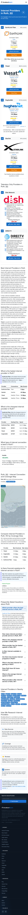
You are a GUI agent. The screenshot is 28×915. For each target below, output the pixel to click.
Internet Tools (4, 884)
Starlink (3, 392)
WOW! (3, 872)
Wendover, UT (17, 700)
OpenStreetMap (11, 526)
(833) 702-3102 (15, 258)
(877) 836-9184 (15, 166)
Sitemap (3, 893)
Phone (16, 77)
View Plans (14, 55)
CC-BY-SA (20, 526)
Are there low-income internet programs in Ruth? (12, 658)
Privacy (3, 822)
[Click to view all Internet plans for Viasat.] (13, 71)
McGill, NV (8, 694)
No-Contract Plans (5, 846)
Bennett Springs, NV (20, 699)
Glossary (3, 886)
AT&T (3, 858)
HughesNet (4, 398)
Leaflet (2, 526)
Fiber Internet (4, 833)
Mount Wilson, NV (16, 695)
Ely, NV (2, 694)
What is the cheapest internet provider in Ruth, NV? (12, 640)
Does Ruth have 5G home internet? (11, 669)
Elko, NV (12, 704)
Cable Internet (5, 837)
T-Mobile (3, 867)
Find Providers (14, 801)
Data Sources (4, 888)
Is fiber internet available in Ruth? (11, 652)
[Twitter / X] (6, 911)
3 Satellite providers (11, 481)
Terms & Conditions (8, 822)
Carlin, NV (18, 704)
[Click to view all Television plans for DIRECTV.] (14, 237)
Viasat (3, 395)
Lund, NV (19, 694)
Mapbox (6, 527)
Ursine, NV (3, 697)
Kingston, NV (4, 700)
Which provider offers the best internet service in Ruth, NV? (12, 608)
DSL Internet (4, 839)
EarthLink (4, 854)
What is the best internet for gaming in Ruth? (12, 663)
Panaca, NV (12, 699)
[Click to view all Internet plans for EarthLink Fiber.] (13, 33)
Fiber (14, 39)
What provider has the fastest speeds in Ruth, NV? (12, 646)
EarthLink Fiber (5, 389)
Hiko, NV (3, 706)
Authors (3, 902)
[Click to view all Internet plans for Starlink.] (13, 146)
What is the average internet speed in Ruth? (12, 675)
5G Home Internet (5, 835)
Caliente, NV (23, 704)
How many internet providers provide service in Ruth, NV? (12, 635)
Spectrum (4, 860)
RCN (3, 870)
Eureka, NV (9, 695)
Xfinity (3, 856)
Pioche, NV (23, 695)
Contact (3, 905)
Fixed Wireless (5, 842)
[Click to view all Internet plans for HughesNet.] (13, 105)
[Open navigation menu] (26, 2)
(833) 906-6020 (15, 51)
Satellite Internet (5, 844)
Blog (3, 881)
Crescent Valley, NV (5, 704)
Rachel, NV (8, 706)
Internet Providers (5, 830)
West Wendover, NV (5, 702)
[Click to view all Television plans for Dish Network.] (14, 199)
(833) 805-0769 (15, 89)
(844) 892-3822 (15, 224)
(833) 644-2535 (15, 123)
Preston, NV (13, 694)
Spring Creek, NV (4, 699)
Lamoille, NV (16, 697)
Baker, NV (3, 695)
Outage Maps (4, 891)
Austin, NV (10, 700)
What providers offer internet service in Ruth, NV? (12, 680)
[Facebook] (3, 911)
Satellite (12, 77)
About (3, 900)
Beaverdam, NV (14, 702)
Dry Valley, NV (10, 697)
